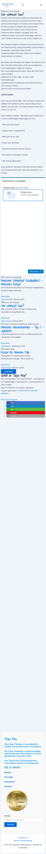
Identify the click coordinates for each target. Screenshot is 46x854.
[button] (23, 4)
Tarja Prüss (5, 299)
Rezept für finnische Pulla (15, 352)
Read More (5, 296)
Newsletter (9, 781)
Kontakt (8, 786)
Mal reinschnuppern (9, 400)
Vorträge (8, 777)
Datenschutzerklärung (23, 840)
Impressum (23, 838)
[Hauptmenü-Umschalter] (41, 4)
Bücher (7, 772)
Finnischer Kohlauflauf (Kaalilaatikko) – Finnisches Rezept (21, 282)
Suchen (7, 816)
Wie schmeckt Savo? (12, 306)
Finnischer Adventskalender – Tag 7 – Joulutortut (22, 329)
